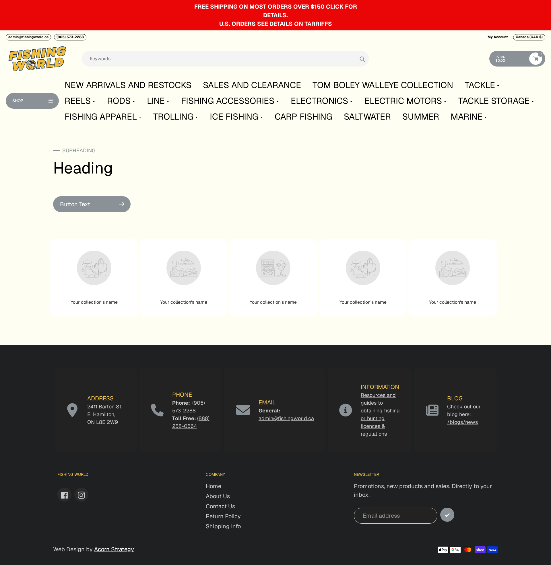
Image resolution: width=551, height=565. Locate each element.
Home (213, 486)
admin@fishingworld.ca (28, 37)
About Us (218, 496)
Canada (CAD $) (529, 37)
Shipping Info (223, 526)
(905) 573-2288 (70, 37)
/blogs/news (462, 422)
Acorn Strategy (114, 549)
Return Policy (223, 516)
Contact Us (220, 506)
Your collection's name (94, 302)
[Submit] (447, 515)
